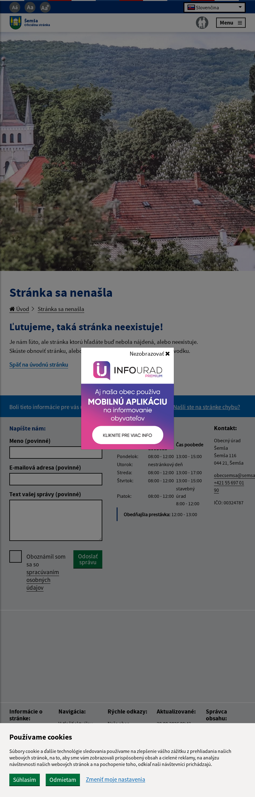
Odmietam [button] (62, 779)
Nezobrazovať (147, 353)
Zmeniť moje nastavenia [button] (115, 779)
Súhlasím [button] (24, 779)
